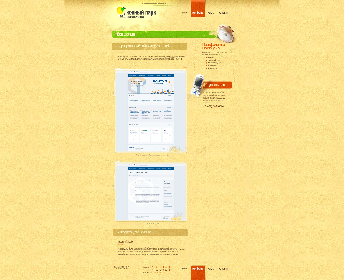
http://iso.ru (121, 244)
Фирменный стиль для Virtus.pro (155, 3)
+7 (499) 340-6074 (160, 267)
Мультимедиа (212, 65)
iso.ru (185, 67)
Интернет (211, 57)
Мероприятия (212, 68)
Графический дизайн (215, 63)
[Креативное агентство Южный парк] (136, 12)
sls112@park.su (155, 272)
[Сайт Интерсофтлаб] (150, 151)
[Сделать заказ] (213, 86)
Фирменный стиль (214, 60)
